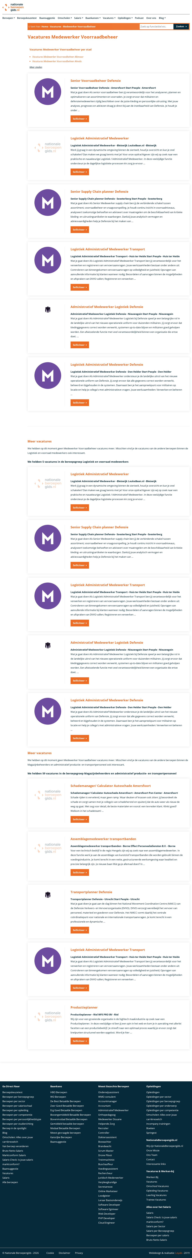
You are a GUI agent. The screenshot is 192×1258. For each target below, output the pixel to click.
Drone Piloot (105, 1155)
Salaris (77, 18)
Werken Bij (152, 1177)
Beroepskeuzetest (27, 18)
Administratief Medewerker (113, 1110)
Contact (150, 1159)
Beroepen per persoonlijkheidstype (21, 1119)
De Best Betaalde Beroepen (65, 1101)
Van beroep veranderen (15, 1146)
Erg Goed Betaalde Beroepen (66, 1110)
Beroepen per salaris (157, 1235)
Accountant (104, 1105)
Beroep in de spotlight (14, 1128)
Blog (161, 18)
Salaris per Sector (155, 1226)
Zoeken (180, 26)
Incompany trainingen (158, 1123)
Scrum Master (106, 1150)
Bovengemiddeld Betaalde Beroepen (70, 1114)
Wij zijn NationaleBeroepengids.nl (164, 1146)
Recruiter (103, 1128)
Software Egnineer (108, 1209)
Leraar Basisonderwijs (110, 1200)
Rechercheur (105, 1173)
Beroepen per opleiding (15, 1110)
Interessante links (156, 1164)
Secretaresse (105, 1186)
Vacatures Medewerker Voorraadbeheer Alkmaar (57, 56)
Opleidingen (124, 18)
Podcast (139, 18)
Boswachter (104, 1141)
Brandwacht (104, 1146)
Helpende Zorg (106, 1123)
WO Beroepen (58, 1096)
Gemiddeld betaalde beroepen (67, 1123)
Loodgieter (104, 1195)
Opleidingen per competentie (162, 1110)
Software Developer (109, 1204)
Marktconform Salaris (14, 1155)
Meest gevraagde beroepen (65, 1132)
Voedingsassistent (108, 1168)
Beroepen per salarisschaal (17, 1105)
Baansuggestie (47, 18)
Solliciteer (79, 118)
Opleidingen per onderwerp (161, 1105)
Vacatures (108, 18)
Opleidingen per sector (158, 1096)
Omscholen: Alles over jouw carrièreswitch (17, 1139)
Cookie (50, 1252)
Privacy (79, 1252)
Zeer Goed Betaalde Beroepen (67, 1105)
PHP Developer (106, 1218)
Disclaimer (64, 1252)
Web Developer (106, 1213)
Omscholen (64, 18)
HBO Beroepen (58, 1092)
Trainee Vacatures (156, 1199)
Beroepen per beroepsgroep (18, 1096)
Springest (151, 1132)
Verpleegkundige (107, 1182)
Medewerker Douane (110, 1119)
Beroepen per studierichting (17, 1123)
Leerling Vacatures (156, 1195)
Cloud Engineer (106, 1222)
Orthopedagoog (107, 1114)
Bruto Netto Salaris (12, 1150)
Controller (103, 1132)
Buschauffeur (105, 1164)
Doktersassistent (107, 1137)
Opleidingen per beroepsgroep (163, 1101)
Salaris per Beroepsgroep (160, 1230)
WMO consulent (107, 1096)
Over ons (151, 18)
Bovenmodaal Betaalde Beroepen (68, 1119)
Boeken (150, 1128)
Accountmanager (107, 1101)
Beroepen (7, 18)
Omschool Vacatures (157, 1186)
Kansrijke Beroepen (61, 1137)
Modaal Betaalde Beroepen (65, 1128)
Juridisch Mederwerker (110, 1177)
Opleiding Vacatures (157, 1190)
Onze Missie (153, 1150)
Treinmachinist (106, 1159)
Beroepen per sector (13, 1101)
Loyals (178, 1252)
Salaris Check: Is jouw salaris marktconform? (17, 1162)
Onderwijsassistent (108, 1092)
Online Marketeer (108, 1191)
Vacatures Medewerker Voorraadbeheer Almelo (57, 61)
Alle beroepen (10, 1182)
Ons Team (151, 1155)
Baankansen (92, 18)
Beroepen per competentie (17, 1114)
